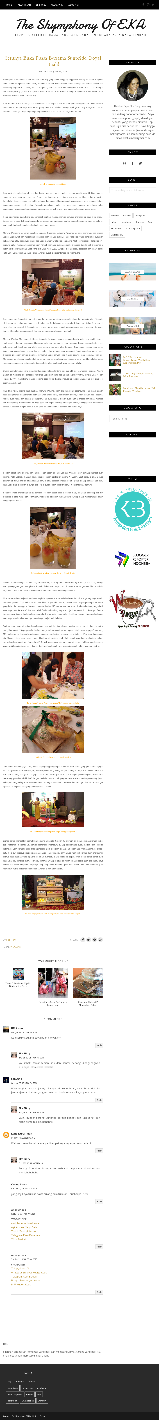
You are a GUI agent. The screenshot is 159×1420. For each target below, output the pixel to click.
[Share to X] (88, 939)
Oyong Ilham (19, 1184)
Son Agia (16, 1079)
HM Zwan (17, 1028)
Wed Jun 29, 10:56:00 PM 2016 (24, 1083)
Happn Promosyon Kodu (25, 1280)
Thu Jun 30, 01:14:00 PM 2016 (31, 1112)
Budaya (140, 222)
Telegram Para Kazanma (25, 1235)
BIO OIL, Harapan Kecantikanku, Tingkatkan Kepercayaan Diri (136, 360)
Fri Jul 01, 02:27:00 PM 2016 (23, 1138)
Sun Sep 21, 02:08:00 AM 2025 (24, 1259)
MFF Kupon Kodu (21, 1284)
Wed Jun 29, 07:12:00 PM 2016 (24, 1032)
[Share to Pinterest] (94, 939)
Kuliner (114, 222)
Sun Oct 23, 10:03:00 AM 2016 (24, 1188)
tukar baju (13, 1400)
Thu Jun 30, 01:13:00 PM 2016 (31, 1057)
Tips (150, 222)
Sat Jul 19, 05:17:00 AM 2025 (23, 1214)
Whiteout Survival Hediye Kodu (29, 1272)
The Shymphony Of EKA (79, 24)
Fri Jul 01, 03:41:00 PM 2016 (31, 1163)
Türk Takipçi (18, 1239)
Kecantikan (116, 228)
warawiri (16, 947)
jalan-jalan (140, 215)
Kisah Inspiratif (133, 228)
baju (10, 1381)
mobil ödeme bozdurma (25, 1223)
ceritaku (115, 215)
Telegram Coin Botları (24, 1276)
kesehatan (127, 222)
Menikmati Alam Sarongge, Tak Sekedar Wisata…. (139, 389)
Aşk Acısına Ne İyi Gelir (24, 1227)
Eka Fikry (24, 1053)
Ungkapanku (117, 234)
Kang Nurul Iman (21, 1133)
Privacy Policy (39, 1416)
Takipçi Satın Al (20, 1268)
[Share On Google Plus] (100, 939)
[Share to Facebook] (82, 939)
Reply (99, 1045)
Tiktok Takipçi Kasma (23, 1231)
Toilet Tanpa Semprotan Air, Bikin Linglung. (138, 375)
